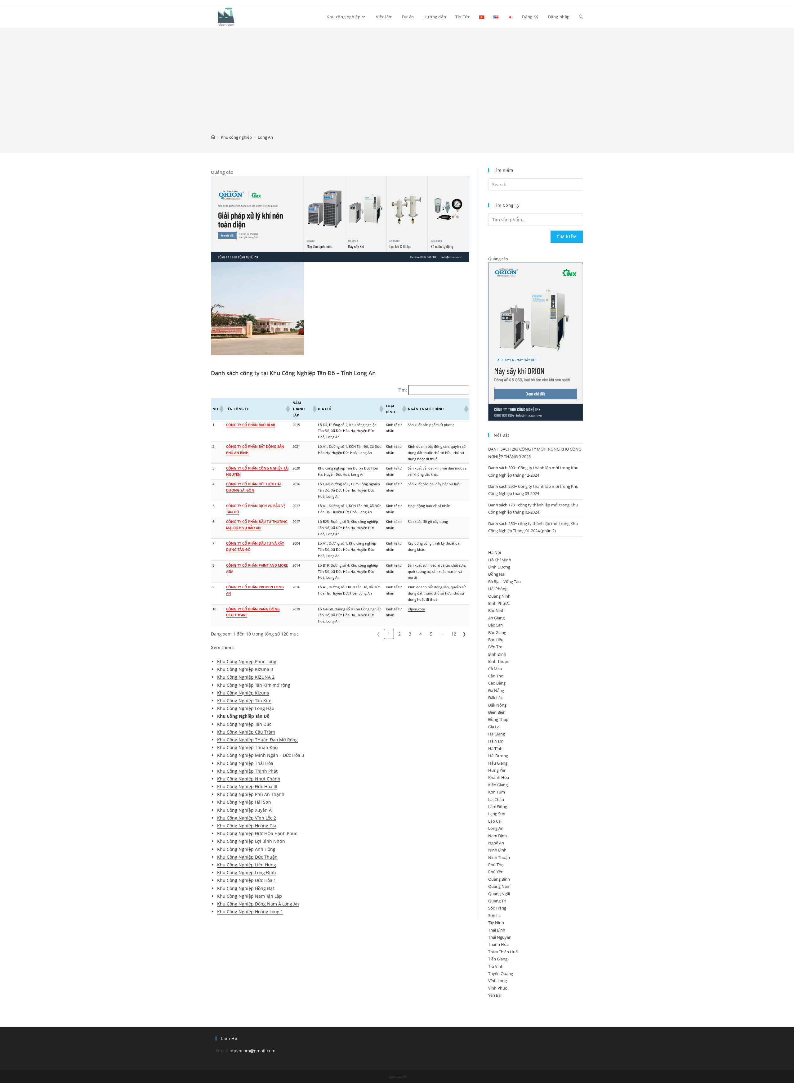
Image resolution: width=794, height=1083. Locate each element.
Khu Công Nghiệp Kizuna (243, 693)
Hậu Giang (497, 763)
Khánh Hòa (498, 777)
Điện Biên (497, 712)
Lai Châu (496, 799)
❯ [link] (464, 634)
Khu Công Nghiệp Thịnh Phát (247, 771)
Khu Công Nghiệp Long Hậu (245, 708)
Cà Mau (495, 669)
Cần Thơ (495, 676)
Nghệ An (496, 843)
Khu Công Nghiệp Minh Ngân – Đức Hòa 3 (260, 755)
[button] (221, 409)
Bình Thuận (498, 661)
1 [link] (389, 634)
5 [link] (431, 634)
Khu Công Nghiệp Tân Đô (243, 716)
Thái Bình (496, 930)
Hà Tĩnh (495, 748)
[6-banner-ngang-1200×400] (340, 219)
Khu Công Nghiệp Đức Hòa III (247, 786)
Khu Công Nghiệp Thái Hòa (245, 763)
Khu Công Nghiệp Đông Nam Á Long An (258, 904)
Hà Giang (496, 734)
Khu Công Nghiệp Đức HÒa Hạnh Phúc (257, 833)
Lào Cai (495, 821)
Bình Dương (499, 567)
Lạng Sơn (496, 813)
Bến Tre (495, 646)
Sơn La (494, 915)
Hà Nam (495, 741)
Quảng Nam (499, 886)
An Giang (496, 618)
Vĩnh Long (497, 980)
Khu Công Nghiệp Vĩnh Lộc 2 (246, 818)
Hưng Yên (497, 770)
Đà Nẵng (496, 690)
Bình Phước (499, 603)
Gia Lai (494, 727)
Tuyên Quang (500, 973)
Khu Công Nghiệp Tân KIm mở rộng (253, 685)
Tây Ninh (496, 922)
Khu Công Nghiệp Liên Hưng (246, 865)
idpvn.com (416, 609)
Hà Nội (494, 552)
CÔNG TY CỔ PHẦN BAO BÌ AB (250, 424)
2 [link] (399, 634)
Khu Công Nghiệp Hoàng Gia (246, 826)
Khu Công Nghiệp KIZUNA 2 (245, 677)
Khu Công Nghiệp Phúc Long (246, 661)
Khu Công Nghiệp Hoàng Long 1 (250, 911)
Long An (495, 828)
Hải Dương (498, 755)
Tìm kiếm (567, 236)
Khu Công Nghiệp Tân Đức (244, 724)
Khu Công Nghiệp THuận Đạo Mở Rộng (257, 740)
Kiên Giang (498, 785)
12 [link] (453, 634)
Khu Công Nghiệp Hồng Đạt (245, 888)
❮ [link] (378, 634)
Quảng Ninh (499, 596)
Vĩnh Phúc (497, 988)
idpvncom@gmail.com (252, 1051)
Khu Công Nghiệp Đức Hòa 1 (246, 880)
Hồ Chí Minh (499, 560)
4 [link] (420, 634)
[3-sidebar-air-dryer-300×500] (535, 341)
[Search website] (581, 16)
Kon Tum (496, 792)
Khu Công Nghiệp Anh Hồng (246, 849)
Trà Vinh (495, 966)
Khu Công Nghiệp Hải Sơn (244, 802)
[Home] (213, 137)
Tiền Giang (497, 959)
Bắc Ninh (496, 610)
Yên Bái (495, 995)
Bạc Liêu (495, 639)
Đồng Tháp (498, 719)
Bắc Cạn (495, 625)
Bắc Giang (497, 632)
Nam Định (497, 835)
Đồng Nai (496, 574)
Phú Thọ (496, 864)
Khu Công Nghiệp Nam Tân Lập (249, 896)
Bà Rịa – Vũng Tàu (504, 581)
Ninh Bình (497, 850)
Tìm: (402, 390)
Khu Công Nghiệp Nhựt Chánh (248, 779)
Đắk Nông (497, 705)
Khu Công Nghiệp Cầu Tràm (246, 732)
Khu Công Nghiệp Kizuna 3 (245, 669)
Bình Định (497, 654)
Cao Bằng (497, 683)
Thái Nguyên (499, 937)
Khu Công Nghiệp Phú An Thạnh (250, 794)
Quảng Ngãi (499, 894)
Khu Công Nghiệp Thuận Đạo (247, 747)
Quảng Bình (499, 879)
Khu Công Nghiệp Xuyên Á (244, 810)
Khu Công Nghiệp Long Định (246, 872)
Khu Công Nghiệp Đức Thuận (247, 857)
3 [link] (410, 634)
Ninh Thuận (499, 857)
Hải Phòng (497, 588)
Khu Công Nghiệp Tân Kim (244, 700)
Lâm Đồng (497, 806)
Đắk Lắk (495, 697)
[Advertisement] (397, 85)
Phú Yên (495, 871)
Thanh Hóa (498, 944)
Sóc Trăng (497, 908)
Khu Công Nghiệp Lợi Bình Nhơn (251, 841)
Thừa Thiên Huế (503, 952)
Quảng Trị (497, 901)
